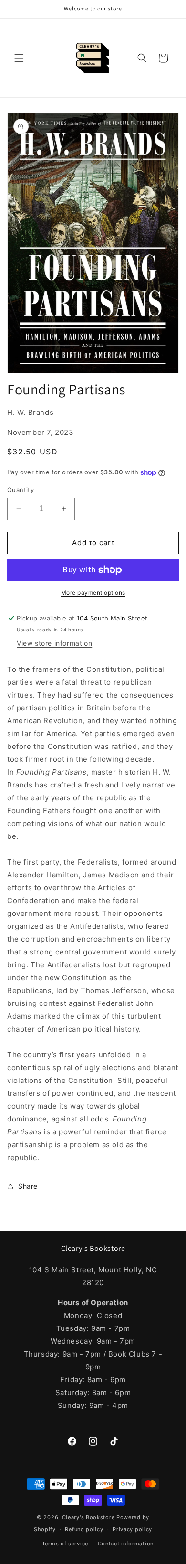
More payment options (93, 592)
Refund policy (84, 1529)
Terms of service (65, 1543)
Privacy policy (132, 1529)
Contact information (126, 1543)
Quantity (20, 489)
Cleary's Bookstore (88, 1517)
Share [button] (28, 1186)
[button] (19, 58)
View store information (54, 643)
